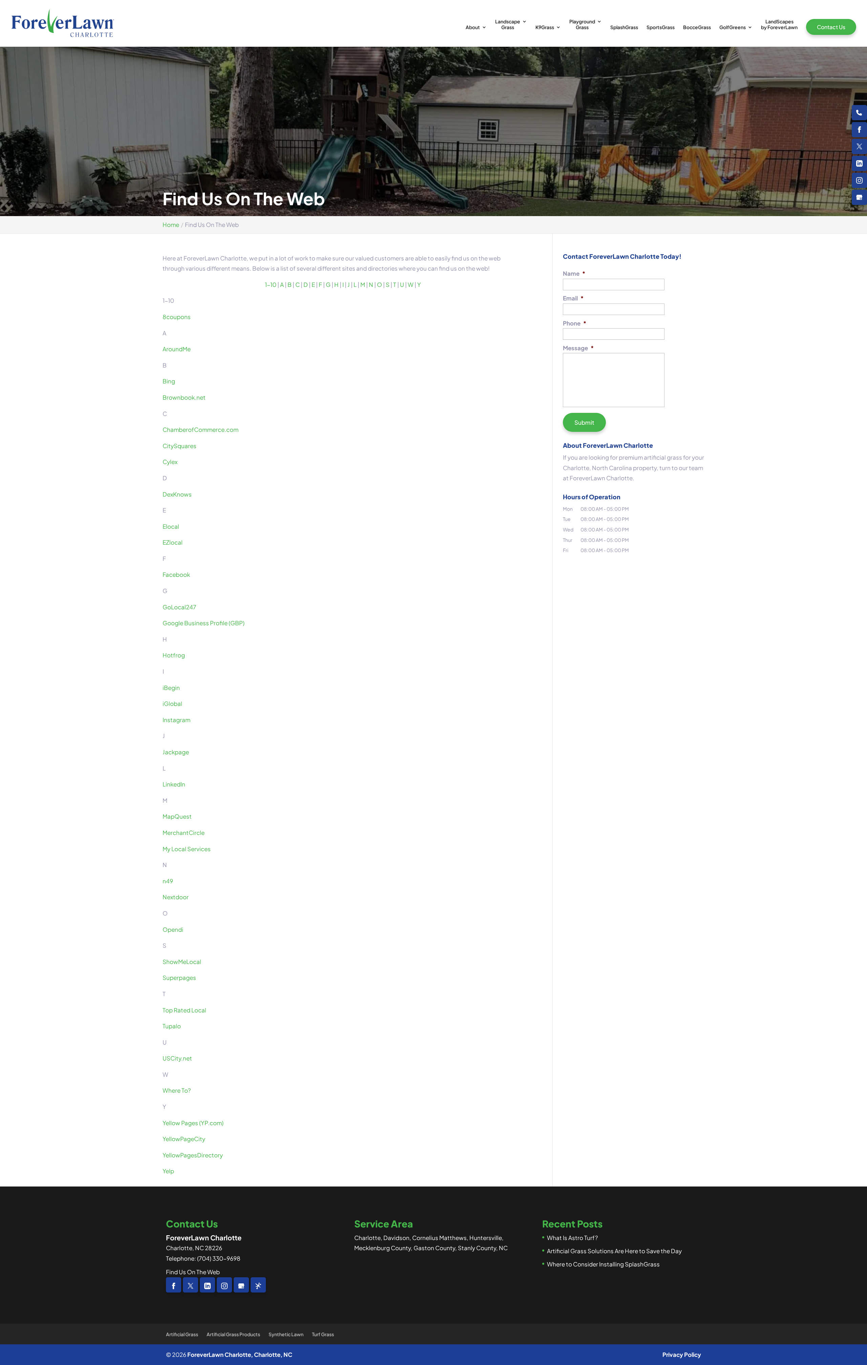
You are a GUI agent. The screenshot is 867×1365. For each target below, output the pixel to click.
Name (574, 273)
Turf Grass (323, 1334)
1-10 (270, 284)
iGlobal (172, 703)
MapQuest (177, 816)
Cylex (170, 461)
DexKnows (177, 494)
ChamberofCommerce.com (200, 429)
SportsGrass (661, 27)
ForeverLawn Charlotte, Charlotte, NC (239, 1354)
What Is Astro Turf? (572, 1237)
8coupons (177, 316)
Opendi (173, 929)
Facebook (176, 574)
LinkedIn (174, 784)
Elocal (171, 526)
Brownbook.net (184, 397)
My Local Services (187, 849)
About (473, 27)
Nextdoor (176, 897)
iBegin (171, 687)
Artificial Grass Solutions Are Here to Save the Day (614, 1251)
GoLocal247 (179, 607)
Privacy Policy (681, 1354)
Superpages (179, 977)
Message (578, 348)
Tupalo (172, 1026)
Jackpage (176, 752)
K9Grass (544, 27)
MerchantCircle (184, 832)
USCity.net (177, 1058)
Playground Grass (582, 24)
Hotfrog (174, 655)
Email (573, 298)
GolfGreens (732, 27)
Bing (169, 381)
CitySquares (179, 445)
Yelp (168, 1171)
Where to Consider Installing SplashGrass (603, 1264)
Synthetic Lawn (286, 1334)
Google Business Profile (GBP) (204, 623)
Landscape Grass (507, 24)
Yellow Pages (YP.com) (193, 1123)
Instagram (176, 719)
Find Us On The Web (193, 1272)
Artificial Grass (182, 1334)
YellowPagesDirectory (193, 1155)
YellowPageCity (184, 1138)
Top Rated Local (184, 1010)
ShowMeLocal (182, 961)
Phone (574, 323)
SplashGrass (624, 27)
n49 (168, 881)
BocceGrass (697, 27)
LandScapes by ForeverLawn (779, 24)
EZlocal (173, 542)
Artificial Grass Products (233, 1334)
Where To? (177, 1090)
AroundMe (177, 349)
